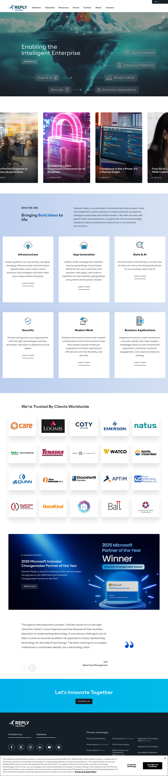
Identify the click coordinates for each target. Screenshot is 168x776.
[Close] (165, 758)
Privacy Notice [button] (97, 744)
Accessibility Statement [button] (147, 752)
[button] (29, 61)
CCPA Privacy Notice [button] (120, 744)
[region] (84, 765)
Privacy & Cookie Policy (85, 772)
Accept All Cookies (152, 765)
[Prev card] (13, 148)
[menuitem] (36, 8)
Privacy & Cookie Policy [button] (96, 739)
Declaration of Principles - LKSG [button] (148, 740)
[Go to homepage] (18, 8)
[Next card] (155, 148)
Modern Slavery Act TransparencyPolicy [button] (120, 753)
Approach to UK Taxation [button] (148, 747)
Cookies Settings (131, 765)
